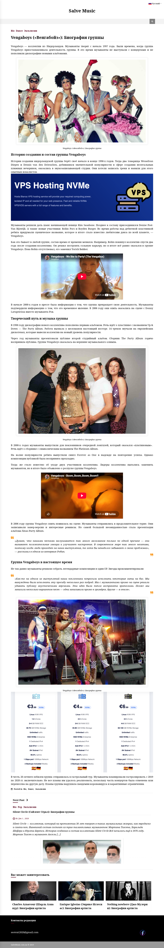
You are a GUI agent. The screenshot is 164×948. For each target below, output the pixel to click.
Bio (13, 30)
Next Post (18, 800)
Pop (20, 806)
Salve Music (82, 11)
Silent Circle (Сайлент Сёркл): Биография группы (44, 811)
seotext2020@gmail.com (24, 932)
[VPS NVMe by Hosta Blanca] (82, 197)
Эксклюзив (30, 30)
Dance (19, 30)
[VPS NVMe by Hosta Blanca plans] (82, 732)
